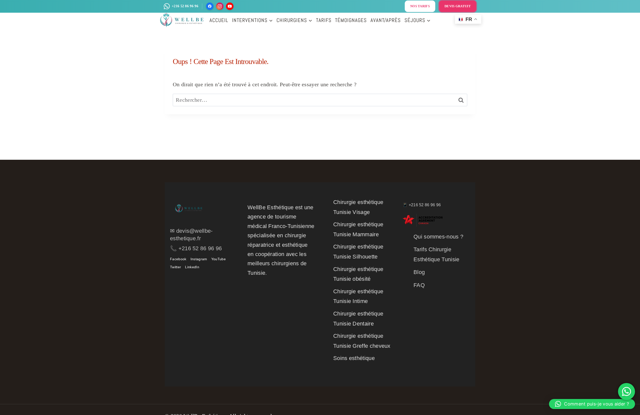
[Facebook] (210, 6)
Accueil (219, 20)
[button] (592, 404)
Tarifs (324, 20)
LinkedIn (192, 267)
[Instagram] (220, 6)
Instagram (198, 259)
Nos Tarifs (420, 6)
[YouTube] (230, 6)
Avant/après (385, 20)
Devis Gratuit (457, 6)
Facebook (178, 259)
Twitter (175, 267)
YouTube (218, 259)
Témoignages (351, 20)
